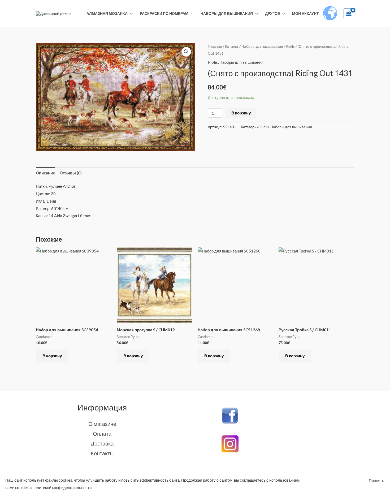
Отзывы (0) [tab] (71, 172)
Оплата (102, 433)
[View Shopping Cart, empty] (349, 13)
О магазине (102, 424)
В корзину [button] (52, 355)
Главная (215, 46)
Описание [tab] (45, 172)
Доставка (102, 443)
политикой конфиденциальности (62, 487)
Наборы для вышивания (227, 13)
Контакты (102, 453)
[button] (186, 52)
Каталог (232, 46)
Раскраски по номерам (164, 13)
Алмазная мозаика (107, 13)
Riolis (290, 46)
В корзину (241, 112)
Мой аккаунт (305, 13)
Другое (272, 13)
